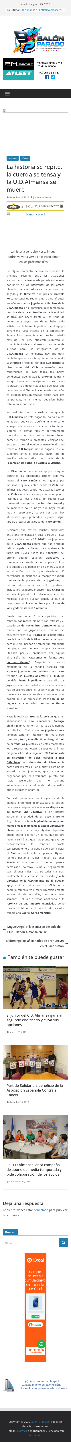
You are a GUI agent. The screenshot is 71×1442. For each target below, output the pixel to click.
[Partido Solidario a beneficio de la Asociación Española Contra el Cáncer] (35, 1048)
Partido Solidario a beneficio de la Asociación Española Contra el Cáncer (35, 1090)
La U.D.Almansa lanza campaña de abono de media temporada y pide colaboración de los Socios (34, 1169)
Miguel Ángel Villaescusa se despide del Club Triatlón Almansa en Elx (34, 929)
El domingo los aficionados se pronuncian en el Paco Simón (35, 943)
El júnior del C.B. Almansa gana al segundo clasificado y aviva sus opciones (34, 1020)
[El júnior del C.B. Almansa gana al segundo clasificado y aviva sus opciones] (35, 968)
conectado (41, 1210)
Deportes (12, 158)
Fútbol (25, 158)
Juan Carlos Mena (42, 197)
